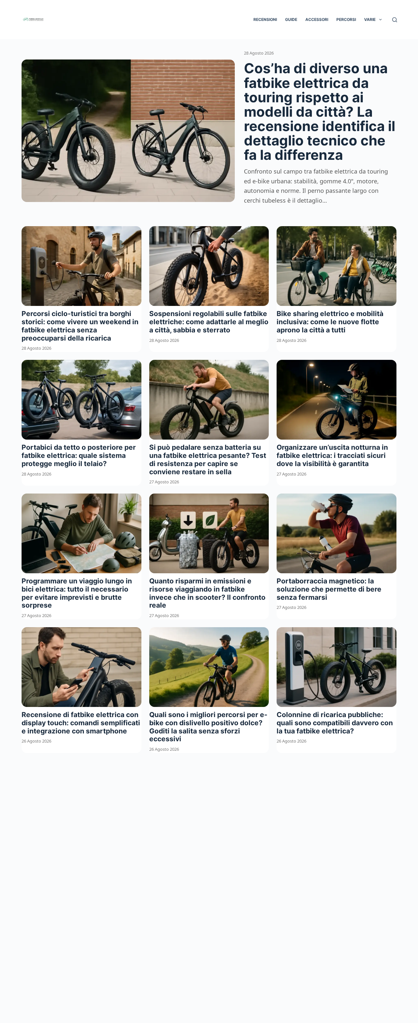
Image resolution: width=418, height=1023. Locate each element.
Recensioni (265, 19)
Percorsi (346, 19)
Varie (370, 19)
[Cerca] (394, 19)
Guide (291, 19)
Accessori (316, 19)
